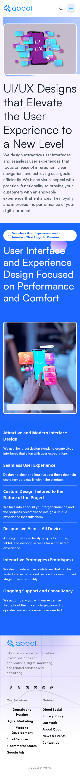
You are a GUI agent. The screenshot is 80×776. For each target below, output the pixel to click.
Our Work (49, 723)
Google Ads (16, 752)
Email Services (18, 739)
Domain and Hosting (22, 712)
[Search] (61, 8)
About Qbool (52, 729)
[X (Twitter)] (19, 687)
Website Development (22, 730)
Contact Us (50, 742)
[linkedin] (35, 687)
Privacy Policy (53, 716)
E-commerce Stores (22, 746)
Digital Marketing (20, 721)
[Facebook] (11, 687)
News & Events (54, 736)
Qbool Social (52, 710)
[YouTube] (27, 687)
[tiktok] (52, 687)
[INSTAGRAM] (43, 687)
